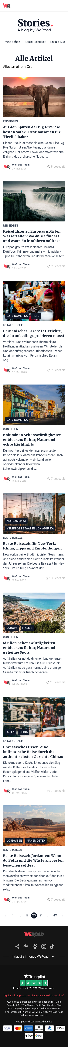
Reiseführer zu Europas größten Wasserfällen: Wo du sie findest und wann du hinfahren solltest (32, 236)
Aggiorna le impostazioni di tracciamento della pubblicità (34, 995)
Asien (11, 732)
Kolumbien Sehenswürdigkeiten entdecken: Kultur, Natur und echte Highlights (32, 440)
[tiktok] (51, 946)
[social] (17, 946)
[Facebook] (35, 946)
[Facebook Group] (25, 945)
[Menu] (61, 6)
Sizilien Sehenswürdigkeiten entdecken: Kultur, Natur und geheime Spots (29, 648)
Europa (12, 628)
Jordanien (14, 840)
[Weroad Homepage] (34, 934)
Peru (36, 316)
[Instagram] (43, 946)
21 (40, 915)
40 (55, 915)
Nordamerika (16, 521)
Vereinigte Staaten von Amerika (30, 528)
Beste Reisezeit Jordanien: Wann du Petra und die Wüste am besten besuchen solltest (33, 860)
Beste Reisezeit (35, 42)
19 (27, 915)
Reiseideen (10, 121)
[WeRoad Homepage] (7, 6)
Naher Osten (36, 840)
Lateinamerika (17, 316)
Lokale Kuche (13, 325)
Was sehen (12, 42)
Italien (27, 628)
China (23, 732)
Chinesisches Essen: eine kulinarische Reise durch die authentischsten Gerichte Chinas (33, 752)
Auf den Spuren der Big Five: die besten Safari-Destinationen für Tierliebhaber (31, 132)
